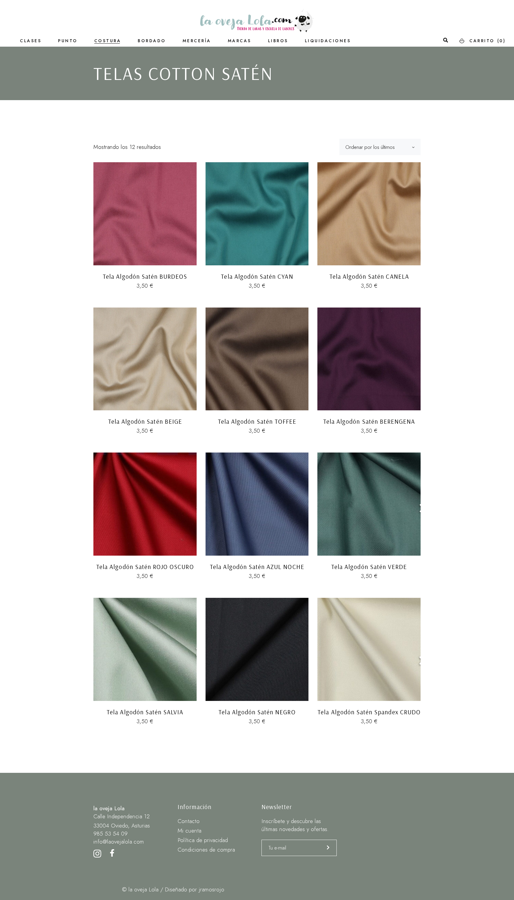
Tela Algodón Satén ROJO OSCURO (145, 566)
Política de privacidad (203, 840)
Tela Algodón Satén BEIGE (145, 421)
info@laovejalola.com (118, 842)
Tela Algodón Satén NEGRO (256, 712)
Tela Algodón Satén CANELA (369, 276)
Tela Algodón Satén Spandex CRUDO (369, 712)
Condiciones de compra (206, 850)
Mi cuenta (189, 831)
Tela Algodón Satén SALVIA (144, 712)
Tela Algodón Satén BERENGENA (369, 421)
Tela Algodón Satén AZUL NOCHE (257, 566)
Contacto (189, 821)
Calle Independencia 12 (121, 816)
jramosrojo (211, 889)
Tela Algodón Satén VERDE (369, 566)
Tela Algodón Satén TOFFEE (257, 421)
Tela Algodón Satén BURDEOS (145, 276)
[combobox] (380, 147)
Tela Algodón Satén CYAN (257, 276)
